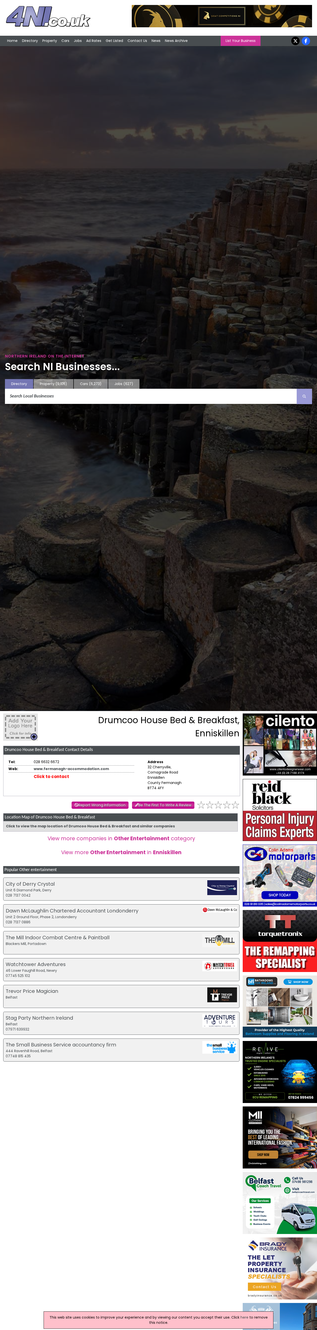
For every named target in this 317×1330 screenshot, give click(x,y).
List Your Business (241, 40)
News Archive (176, 40)
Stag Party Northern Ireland (39, 1017)
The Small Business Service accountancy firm (61, 1044)
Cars (65, 40)
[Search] (304, 396)
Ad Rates (93, 40)
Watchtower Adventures (36, 964)
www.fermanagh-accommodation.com (71, 768)
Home (12, 40)
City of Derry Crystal (30, 883)
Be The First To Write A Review (164, 805)
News (156, 40)
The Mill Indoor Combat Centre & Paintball (57, 937)
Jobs (78, 40)
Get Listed (114, 40)
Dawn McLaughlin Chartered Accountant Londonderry (72, 910)
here (244, 1317)
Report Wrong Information (102, 805)
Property (49, 40)
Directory (30, 40)
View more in (121, 852)
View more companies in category (121, 838)
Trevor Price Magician (32, 991)
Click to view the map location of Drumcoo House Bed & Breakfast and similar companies (90, 826)
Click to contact (51, 776)
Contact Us (137, 40)
